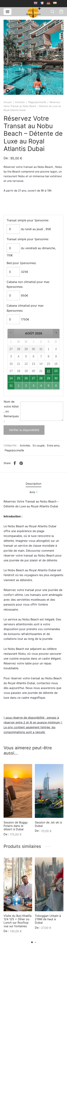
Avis (33, 492)
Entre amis (53, 445)
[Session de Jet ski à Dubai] (49, 791)
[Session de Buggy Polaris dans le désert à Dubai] (18, 791)
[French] (42, 3)
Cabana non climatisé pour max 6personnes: (28, 284)
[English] (35, 3)
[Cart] (61, 12)
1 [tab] (32, 942)
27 (33, 378)
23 (56, 370)
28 (41, 378)
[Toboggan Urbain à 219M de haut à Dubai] (49, 884)
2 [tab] (35, 942)
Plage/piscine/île (37, 102)
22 (48, 370)
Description (33, 483)
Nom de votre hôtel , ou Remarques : (11, 411)
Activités (20, 102)
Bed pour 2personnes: (21, 263)
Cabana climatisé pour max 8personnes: (25, 308)
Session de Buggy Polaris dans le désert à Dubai (16, 826)
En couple (38, 445)
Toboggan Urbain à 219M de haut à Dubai (48, 919)
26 (26, 378)
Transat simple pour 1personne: (28, 220)
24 (11, 378)
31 (11, 385)
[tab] (33, 484)
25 (18, 378)
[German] (48, 3)
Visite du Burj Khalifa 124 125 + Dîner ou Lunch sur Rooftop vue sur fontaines (17, 921)
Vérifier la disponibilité (24, 430)
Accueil (8, 102)
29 (48, 378)
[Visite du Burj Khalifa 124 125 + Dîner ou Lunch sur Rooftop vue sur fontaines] (18, 884)
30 (56, 378)
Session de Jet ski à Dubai (48, 824)
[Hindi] (55, 3)
